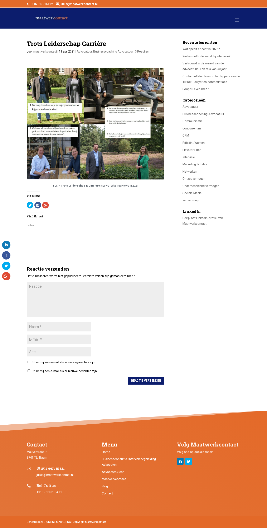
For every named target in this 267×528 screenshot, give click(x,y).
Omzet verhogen (194, 179)
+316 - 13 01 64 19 (49, 492)
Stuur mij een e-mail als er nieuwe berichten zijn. (64, 371)
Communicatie (193, 121)
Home (106, 452)
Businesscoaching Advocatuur (113, 51)
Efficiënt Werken (194, 143)
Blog (105, 486)
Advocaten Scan (113, 472)
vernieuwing (191, 200)
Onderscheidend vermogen (201, 186)
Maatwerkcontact (114, 479)
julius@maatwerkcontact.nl (55, 475)
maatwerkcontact (45, 51)
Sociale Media (192, 193)
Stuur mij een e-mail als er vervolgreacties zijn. (63, 362)
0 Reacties (142, 51)
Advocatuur (84, 51)
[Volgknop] (180, 461)
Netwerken (190, 171)
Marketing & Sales (195, 164)
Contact (107, 493)
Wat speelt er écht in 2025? (201, 49)
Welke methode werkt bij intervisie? (206, 56)
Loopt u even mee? (196, 89)
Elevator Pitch (192, 150)
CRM (186, 135)
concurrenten (192, 128)
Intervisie (189, 157)
